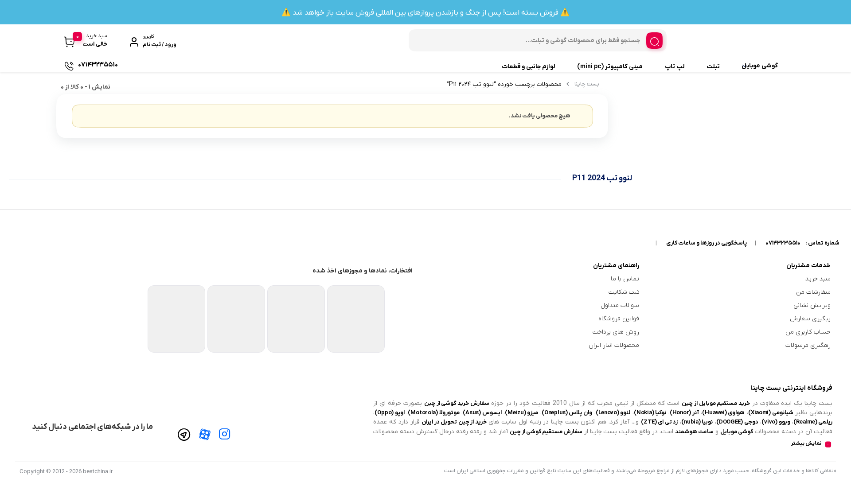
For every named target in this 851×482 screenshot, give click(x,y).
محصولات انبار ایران (614, 345)
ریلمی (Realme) (812, 422)
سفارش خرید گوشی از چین (456, 403)
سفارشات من (813, 292)
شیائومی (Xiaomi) (770, 412)
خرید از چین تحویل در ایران (454, 422)
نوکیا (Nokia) (650, 412)
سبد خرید (818, 279)
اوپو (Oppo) (389, 412)
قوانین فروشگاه (618, 319)
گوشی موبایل (760, 66)
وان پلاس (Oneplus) (567, 412)
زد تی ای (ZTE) (659, 422)
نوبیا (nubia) (697, 422)
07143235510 (782, 243)
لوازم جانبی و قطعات (528, 66)
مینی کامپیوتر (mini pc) (610, 66)
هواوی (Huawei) (723, 412)
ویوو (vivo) (775, 422)
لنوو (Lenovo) (613, 412)
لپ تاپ (674, 66)
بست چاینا (586, 84)
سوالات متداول (620, 305)
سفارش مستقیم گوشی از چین (546, 431)
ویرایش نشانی (812, 305)
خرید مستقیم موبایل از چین (716, 403)
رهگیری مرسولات (808, 345)
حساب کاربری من (808, 332)
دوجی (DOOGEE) (737, 422)
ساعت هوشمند (694, 431)
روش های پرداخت (616, 332)
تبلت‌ (713, 66)
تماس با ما (625, 279)
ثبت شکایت (624, 292)
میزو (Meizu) (521, 412)
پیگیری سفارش (810, 319)
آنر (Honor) (684, 412)
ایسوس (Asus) (482, 412)
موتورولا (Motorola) (433, 412)
